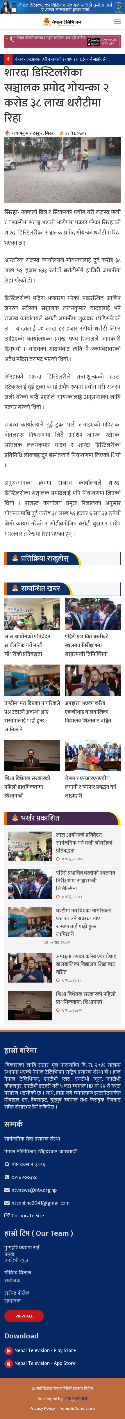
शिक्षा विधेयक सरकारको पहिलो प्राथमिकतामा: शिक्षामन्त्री (27, 787)
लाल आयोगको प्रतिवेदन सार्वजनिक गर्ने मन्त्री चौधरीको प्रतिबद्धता (27, 646)
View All (24, 1316)
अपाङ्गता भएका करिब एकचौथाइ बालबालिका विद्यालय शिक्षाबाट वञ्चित (88, 712)
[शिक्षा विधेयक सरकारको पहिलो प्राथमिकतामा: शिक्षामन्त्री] (32, 755)
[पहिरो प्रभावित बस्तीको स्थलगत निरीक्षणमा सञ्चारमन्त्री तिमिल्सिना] (93, 614)
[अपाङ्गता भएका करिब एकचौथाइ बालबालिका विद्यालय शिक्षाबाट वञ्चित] (93, 680)
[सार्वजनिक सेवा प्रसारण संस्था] (62, 21)
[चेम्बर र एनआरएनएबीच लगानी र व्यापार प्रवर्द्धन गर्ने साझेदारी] (93, 755)
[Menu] (117, 21)
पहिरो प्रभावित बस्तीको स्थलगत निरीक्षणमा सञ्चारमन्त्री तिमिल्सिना (86, 646)
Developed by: (51, 1398)
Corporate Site (27, 1216)
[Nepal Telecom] (62, 7)
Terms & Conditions (77, 1408)
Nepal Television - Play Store (45, 1350)
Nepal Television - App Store (45, 1363)
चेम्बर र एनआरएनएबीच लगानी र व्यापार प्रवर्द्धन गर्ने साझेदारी (61, 59)
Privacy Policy (42, 1408)
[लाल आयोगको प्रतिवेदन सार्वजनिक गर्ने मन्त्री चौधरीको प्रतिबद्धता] (32, 614)
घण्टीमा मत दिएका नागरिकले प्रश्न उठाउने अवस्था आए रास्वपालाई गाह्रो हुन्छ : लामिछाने (32, 716)
